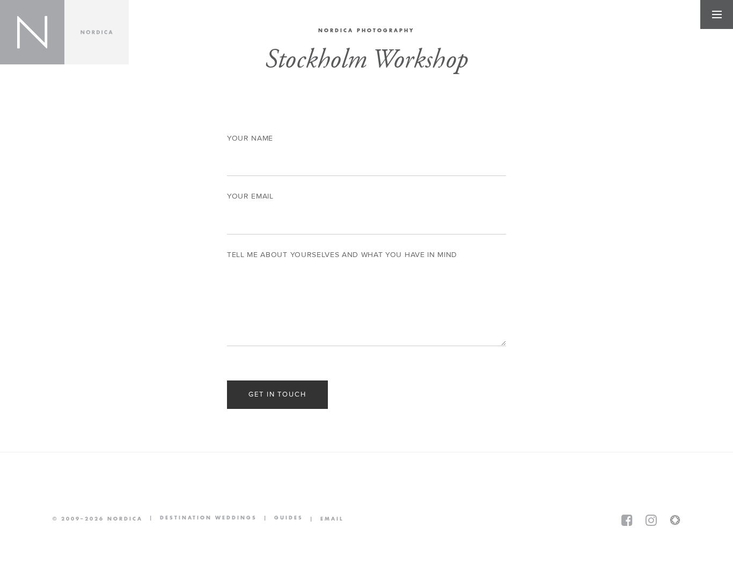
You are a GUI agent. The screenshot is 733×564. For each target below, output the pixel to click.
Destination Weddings (200, 518)
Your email (250, 196)
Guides (280, 518)
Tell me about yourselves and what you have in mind (342, 255)
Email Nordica (323, 519)
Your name (250, 138)
